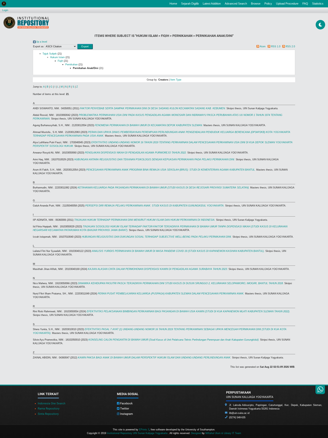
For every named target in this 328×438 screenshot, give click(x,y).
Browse (255, 3)
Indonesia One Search (51, 403)
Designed (196, 433)
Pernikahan (71, 64)
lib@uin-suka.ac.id (239, 413)
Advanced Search (236, 3)
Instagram (126, 414)
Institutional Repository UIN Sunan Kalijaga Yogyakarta (137, 433)
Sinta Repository (48, 414)
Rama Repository (48, 408)
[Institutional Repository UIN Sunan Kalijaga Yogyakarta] (26, 22)
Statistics (317, 3)
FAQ (305, 3)
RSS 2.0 (290, 46)
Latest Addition (212, 3)
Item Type (175, 79)
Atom (263, 46)
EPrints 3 (144, 429)
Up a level (41, 41)
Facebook (126, 403)
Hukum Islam (57, 57)
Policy (268, 3)
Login (5, 10)
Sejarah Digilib (190, 3)
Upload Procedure (287, 3)
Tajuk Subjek (50, 53)
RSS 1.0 (275, 46)
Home (174, 3)
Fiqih (60, 60)
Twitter (124, 408)
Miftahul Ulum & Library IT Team (223, 433)
